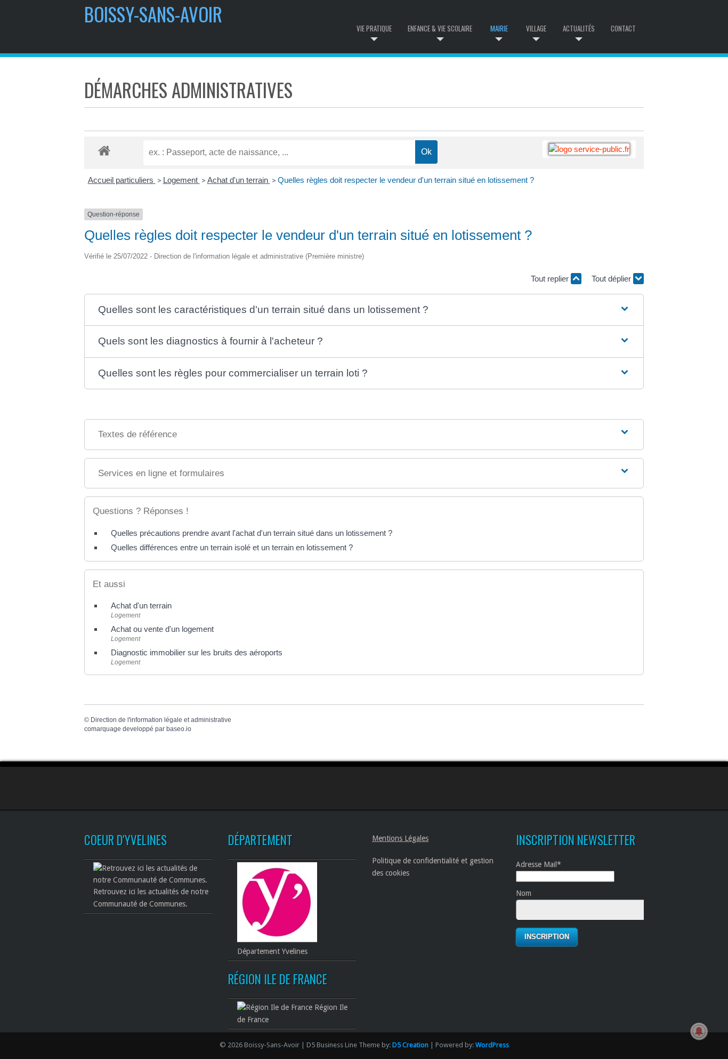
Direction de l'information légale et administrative (161, 720)
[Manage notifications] (699, 1031)
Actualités (579, 28)
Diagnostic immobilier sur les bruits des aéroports (196, 652)
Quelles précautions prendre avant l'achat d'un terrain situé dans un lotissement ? (251, 532)
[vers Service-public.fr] (589, 149)
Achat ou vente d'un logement (162, 628)
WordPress (492, 1045)
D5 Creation (410, 1045)
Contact (623, 28)
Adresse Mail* (538, 864)
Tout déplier (612, 278)
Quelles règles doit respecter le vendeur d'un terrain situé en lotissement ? (406, 179)
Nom (523, 893)
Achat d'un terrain (238, 179)
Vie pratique (374, 28)
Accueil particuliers (122, 179)
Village (536, 28)
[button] (363, 310)
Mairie (499, 28)
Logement (181, 179)
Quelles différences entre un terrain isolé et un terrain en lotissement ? (232, 547)
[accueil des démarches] (104, 150)
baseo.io (178, 729)
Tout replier (551, 278)
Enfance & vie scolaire (440, 28)
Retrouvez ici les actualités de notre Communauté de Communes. (150, 897)
